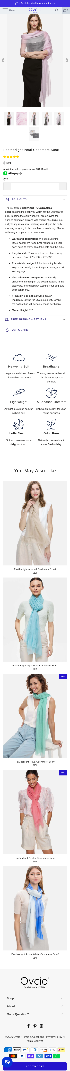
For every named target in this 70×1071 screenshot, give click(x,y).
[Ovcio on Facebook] (28, 1026)
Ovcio (16, 1036)
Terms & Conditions (33, 1036)
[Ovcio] (35, 10)
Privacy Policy (54, 1036)
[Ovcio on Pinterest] (35, 1026)
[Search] (57, 10)
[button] (11, 156)
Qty (5, 179)
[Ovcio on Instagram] (41, 1026)
